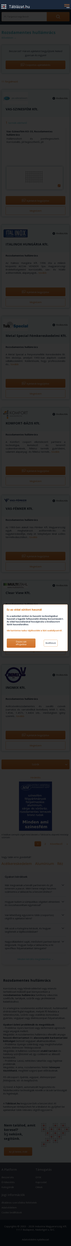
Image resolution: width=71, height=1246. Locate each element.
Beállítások (51, 643)
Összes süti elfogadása (21, 643)
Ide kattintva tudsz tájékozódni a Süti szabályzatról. (34, 630)
